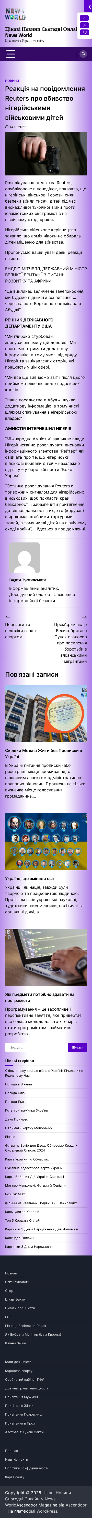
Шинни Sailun (15, 1343)
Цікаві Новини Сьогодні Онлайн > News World (45, 32)
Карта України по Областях (27, 1159)
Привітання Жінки (19, 1406)
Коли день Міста (18, 1362)
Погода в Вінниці (18, 1084)
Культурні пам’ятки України (26, 1110)
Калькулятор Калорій (22, 1212)
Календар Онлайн (19, 1238)
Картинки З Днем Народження (29, 1247)
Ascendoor (76, 1504)
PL (84, 17)
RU (85, 32)
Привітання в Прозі (20, 1423)
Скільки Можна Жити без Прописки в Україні (43, 753)
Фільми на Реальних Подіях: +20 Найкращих (41, 1203)
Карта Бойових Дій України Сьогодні (34, 1177)
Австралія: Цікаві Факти (24, 1432)
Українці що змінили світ (30, 878)
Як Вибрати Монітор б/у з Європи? (33, 1334)
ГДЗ (8, 1317)
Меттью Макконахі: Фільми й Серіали (35, 1185)
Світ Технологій (17, 1282)
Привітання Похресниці (23, 1414)
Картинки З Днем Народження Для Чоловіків (41, 1229)
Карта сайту (14, 1477)
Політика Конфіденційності (26, 1468)
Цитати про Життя (20, 1308)
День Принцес (16, 1119)
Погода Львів (15, 1102)
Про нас (11, 1451)
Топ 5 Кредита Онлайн (23, 1220)
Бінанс (10, 1137)
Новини (12, 81)
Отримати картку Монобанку (28, 1128)
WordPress (47, 1511)
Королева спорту (18, 1371)
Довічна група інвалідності (26, 1388)
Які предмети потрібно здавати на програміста (39, 997)
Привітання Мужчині (21, 1397)
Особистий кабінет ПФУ (24, 1379)
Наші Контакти (16, 1459)
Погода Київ (15, 1093)
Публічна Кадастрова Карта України (34, 1168)
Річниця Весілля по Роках (25, 1326)
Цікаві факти (15, 1299)
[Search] (83, 54)
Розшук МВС (15, 1194)
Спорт (10, 1291)
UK (84, 25)
